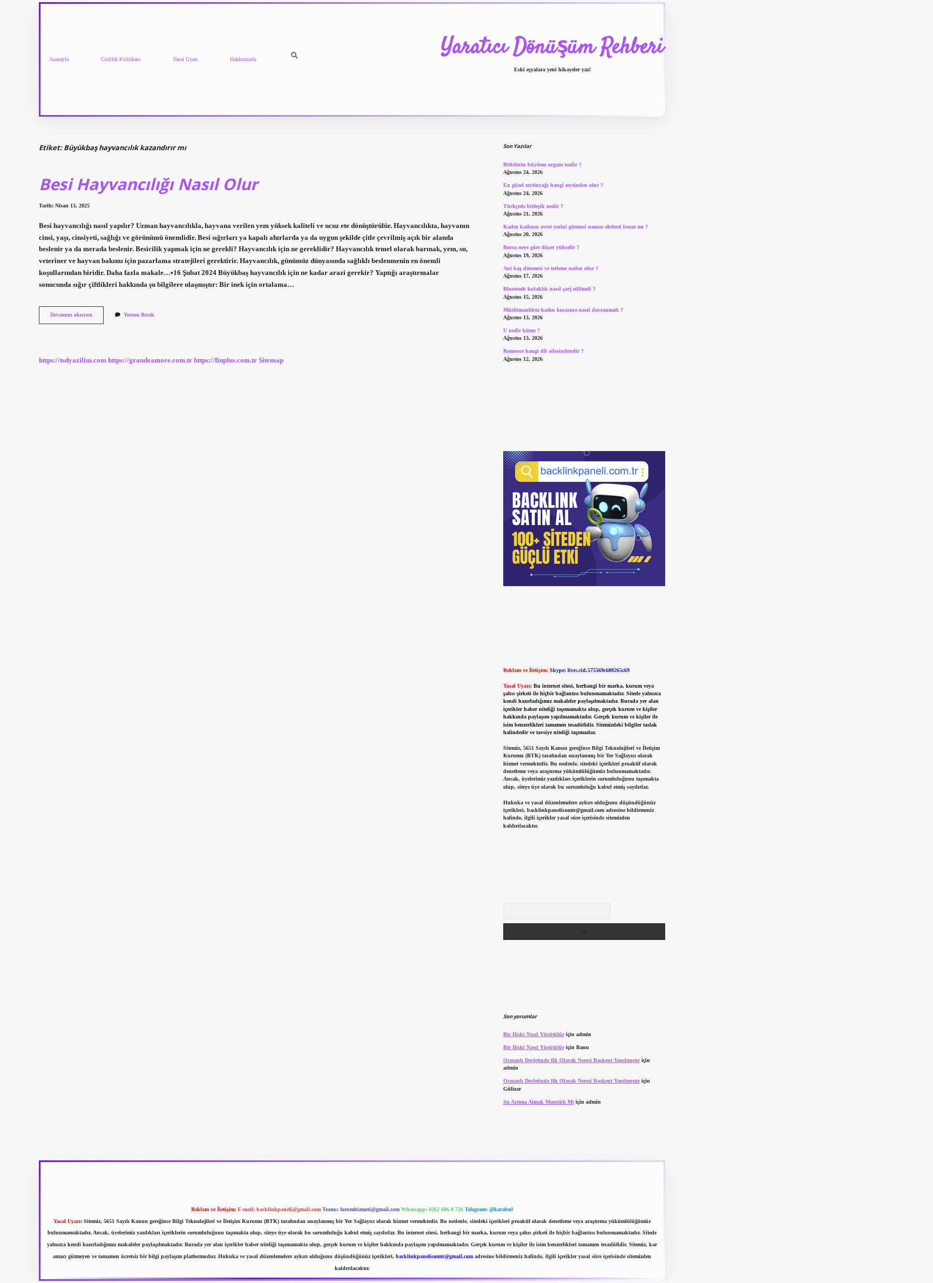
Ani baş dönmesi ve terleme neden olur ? (550, 268)
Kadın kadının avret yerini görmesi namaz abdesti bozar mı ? (575, 227)
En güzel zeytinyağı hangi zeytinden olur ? (553, 185)
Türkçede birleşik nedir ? (533, 206)
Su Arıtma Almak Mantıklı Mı (538, 1102)
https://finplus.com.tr (225, 360)
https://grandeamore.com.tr (150, 360)
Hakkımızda (243, 59)
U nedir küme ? (521, 330)
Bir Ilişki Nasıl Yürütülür (533, 1034)
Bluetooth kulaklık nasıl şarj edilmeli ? (549, 289)
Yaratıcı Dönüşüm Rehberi (552, 47)
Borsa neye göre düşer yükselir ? (541, 247)
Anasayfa (59, 59)
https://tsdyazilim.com (72, 360)
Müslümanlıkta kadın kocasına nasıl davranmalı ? (563, 310)
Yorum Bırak (139, 315)
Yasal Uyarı (185, 59)
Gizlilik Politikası (120, 59)
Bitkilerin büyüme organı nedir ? (542, 164)
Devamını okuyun (77, 317)
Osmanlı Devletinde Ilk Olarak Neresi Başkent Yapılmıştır (571, 1060)
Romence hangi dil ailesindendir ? (543, 351)
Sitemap (271, 360)
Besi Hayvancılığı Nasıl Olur (148, 184)
